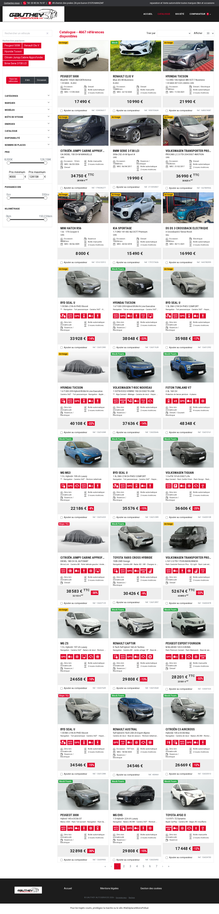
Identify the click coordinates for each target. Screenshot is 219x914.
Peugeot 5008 (12, 45)
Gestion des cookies (151, 888)
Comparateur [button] (199, 14)
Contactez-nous (12, 3)
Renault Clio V (31, 45)
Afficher (198, 33)
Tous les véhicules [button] (13, 80)
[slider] (8, 163)
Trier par (151, 33)
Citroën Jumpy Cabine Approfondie (24, 57)
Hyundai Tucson (13, 51)
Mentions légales (109, 888)
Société (179, 14)
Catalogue (164, 14)
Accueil (147, 14)
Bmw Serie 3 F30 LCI (16, 63)
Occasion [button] (41, 80)
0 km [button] (27, 80)
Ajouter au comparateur (75, 110)
